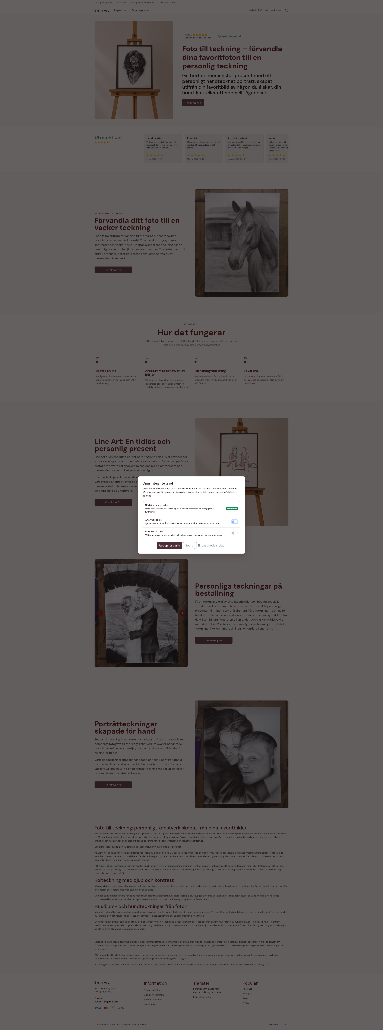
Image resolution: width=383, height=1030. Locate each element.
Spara (189, 545)
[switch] (234, 521)
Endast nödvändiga (211, 545)
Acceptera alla (169, 545)
